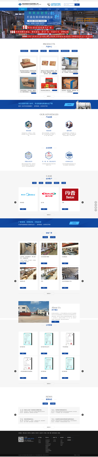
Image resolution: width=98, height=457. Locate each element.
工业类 (34, 182)
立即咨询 (69, 104)
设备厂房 (49, 9)
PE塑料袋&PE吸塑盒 (48, 450)
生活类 (63, 182)
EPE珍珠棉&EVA (48, 449)
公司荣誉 (39, 442)
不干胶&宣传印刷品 (54, 50)
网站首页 (22, 9)
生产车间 (53, 237)
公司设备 (45, 237)
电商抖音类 (48, 182)
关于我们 (31, 9)
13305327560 (95, 202)
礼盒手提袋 (43, 50)
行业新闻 (45, 403)
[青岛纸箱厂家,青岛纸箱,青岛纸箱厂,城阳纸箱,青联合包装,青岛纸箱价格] (32, 4)
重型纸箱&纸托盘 (65, 50)
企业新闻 (53, 403)
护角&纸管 (74, 50)
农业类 (41, 182)
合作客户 (57, 9)
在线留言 (75, 9)
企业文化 (39, 441)
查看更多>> (49, 96)
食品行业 (56, 182)
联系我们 (78, 0)
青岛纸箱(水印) (24, 50)
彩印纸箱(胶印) (34, 50)
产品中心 (40, 9)
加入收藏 (74, 0)
